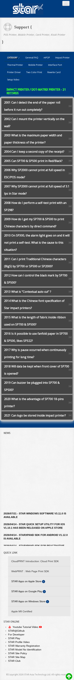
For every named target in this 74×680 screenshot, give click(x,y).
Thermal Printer (15, 64)
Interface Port (55, 64)
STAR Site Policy (17, 653)
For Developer (16, 634)
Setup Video (13, 79)
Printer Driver (14, 72)
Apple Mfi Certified (21, 611)
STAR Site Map (16, 657)
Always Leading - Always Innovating (28, 9)
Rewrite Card (54, 72)
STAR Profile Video (19, 642)
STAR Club (14, 660)
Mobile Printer (35, 64)
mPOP (47, 57)
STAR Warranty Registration (24, 645)
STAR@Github (16, 630)
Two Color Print (34, 72)
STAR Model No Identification (24, 649)
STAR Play (14, 638)
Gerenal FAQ (31, 57)
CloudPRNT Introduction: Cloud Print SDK (35, 561)
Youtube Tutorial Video (26, 627)
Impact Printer (62, 57)
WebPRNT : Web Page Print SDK (30, 571)
